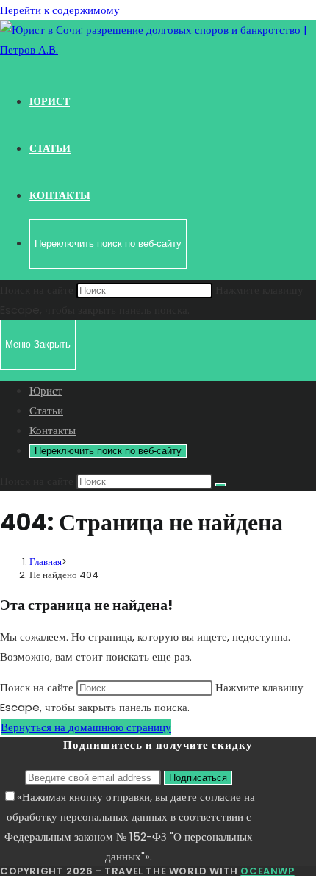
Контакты (52, 430)
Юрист (45, 390)
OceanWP (267, 871)
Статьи (46, 410)
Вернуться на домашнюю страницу (86, 727)
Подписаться (198, 777)
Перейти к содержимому (60, 10)
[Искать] (220, 484)
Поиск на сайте (38, 290)
